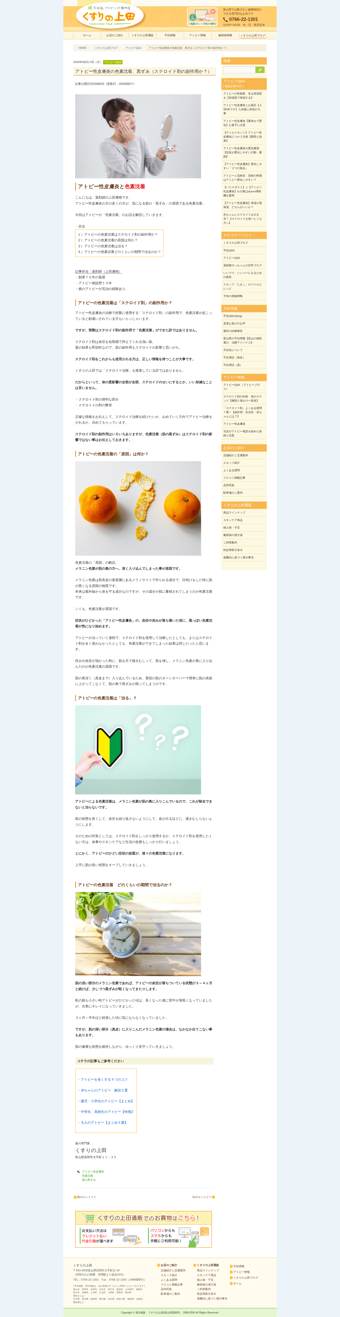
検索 (226, 61)
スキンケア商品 (233, 520)
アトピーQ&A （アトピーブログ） (241, 387)
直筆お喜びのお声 (234, 323)
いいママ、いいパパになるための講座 (242, 275)
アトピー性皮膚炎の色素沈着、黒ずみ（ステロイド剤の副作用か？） (188, 47)
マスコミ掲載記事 (234, 477)
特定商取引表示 (233, 550)
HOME (82, 47)
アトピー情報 (197, 35)
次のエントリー (202, 1197)
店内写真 (228, 485)
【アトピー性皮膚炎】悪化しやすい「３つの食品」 (242, 166)
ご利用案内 (230, 542)
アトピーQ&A (133, 47)
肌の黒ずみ (89, 1179)
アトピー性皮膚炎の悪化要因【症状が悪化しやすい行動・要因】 (242, 152)
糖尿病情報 (225, 35)
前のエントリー (86, 1197)
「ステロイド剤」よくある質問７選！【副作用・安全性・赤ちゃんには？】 (242, 412)
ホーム (87, 35)
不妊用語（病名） (234, 357)
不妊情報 (170, 35)
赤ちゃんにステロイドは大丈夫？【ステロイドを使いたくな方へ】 (242, 218)
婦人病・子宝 (231, 527)
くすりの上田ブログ (252, 35)
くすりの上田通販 (142, 35)
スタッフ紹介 (231, 462)
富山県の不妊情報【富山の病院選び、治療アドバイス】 (242, 340)
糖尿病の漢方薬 (233, 535)
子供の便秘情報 (233, 296)
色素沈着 (87, 1175)
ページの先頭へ (330, 1300)
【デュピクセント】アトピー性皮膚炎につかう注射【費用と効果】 (242, 136)
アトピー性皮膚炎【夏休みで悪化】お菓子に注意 (242, 123)
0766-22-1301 (243, 19)
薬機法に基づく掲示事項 (238, 557)
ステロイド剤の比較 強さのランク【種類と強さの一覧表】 (242, 398)
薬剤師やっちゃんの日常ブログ (242, 265)
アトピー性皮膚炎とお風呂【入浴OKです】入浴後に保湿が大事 (242, 109)
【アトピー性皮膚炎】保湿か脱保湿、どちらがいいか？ (242, 205)
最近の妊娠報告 (233, 330)
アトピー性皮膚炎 (93, 1171)
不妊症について (233, 350)
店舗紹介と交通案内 (235, 455)
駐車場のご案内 (233, 492)
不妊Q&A (229, 250)
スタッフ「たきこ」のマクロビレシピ (242, 286)
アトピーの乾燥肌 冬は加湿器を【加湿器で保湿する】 (242, 95)
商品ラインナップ (234, 512)
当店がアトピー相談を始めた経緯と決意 (242, 433)
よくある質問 (231, 470)
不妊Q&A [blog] (232, 315)
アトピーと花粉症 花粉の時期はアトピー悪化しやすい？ (242, 177)
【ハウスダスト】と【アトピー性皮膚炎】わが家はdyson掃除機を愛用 (242, 191)
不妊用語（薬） (233, 365)
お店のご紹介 (114, 35)
